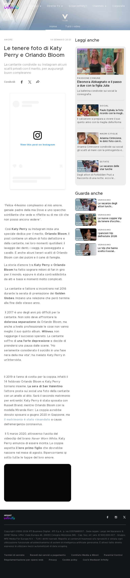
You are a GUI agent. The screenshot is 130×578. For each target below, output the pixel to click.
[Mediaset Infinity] (11, 6)
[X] (124, 517)
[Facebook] (107, 517)
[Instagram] (115, 517)
